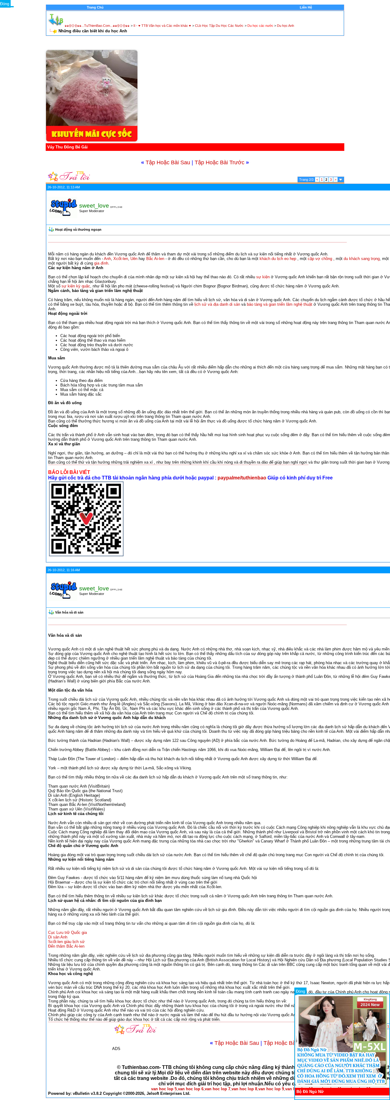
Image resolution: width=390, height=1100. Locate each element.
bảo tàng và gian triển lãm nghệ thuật (279, 304)
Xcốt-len (120, 258)
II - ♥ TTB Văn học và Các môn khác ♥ (162, 25)
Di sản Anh (57, 937)
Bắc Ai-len (155, 258)
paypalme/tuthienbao (243, 477)
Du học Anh (285, 25)
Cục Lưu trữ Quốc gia (67, 932)
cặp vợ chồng (320, 258)
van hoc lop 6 (191, 1089)
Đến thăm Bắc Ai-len (66, 946)
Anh (107, 258)
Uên (133, 258)
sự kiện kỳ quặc (76, 286)
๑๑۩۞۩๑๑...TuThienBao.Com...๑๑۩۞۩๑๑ (97, 25)
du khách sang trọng (362, 258)
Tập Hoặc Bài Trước (219, 162)
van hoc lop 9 (271, 1089)
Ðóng (300, 991)
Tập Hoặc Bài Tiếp (286, 1043)
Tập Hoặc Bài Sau (168, 162)
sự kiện (263, 277)
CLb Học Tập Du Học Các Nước (219, 25)
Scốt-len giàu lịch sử (66, 941)
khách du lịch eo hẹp (278, 258)
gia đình (101, 263)
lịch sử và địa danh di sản (217, 304)
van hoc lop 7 (217, 1089)
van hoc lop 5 (164, 1089)
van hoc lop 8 (244, 1089)
